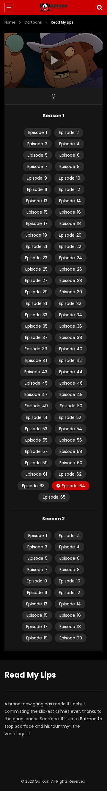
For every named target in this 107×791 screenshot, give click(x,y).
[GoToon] (54, 7)
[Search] (99, 7)
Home (9, 22)
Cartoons (33, 22)
